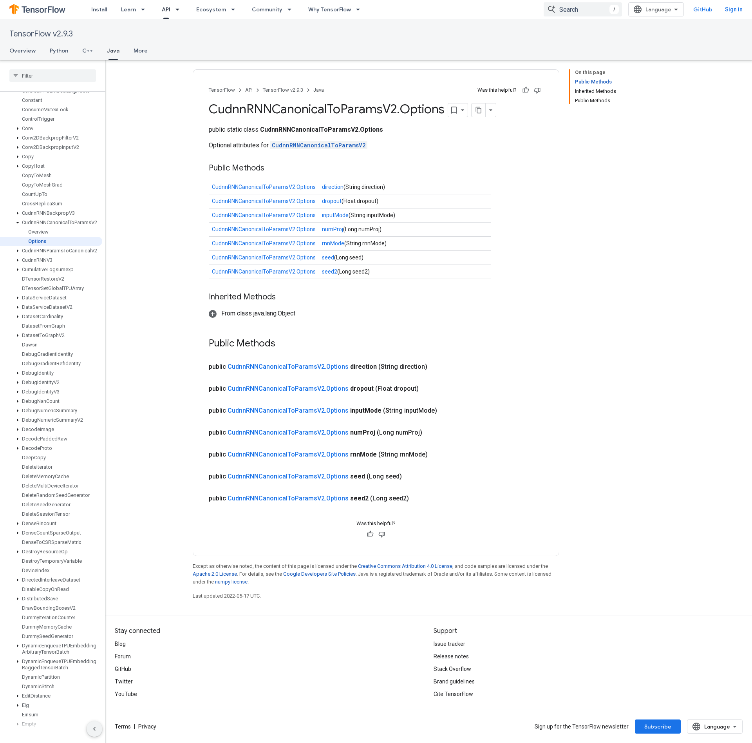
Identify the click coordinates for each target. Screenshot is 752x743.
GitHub (702, 9)
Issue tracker (449, 644)
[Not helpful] (537, 90)
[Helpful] (525, 90)
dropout (332, 201)
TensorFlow (222, 90)
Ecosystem (211, 9)
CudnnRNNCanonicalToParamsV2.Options (264, 187)
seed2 (329, 271)
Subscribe (657, 726)
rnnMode (333, 243)
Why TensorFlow (329, 9)
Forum (123, 656)
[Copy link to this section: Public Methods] (272, 168)
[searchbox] (52, 75)
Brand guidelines (454, 681)
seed (328, 257)
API (166, 9)
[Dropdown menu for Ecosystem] (235, 9)
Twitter (124, 681)
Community (267, 9)
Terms (123, 726)
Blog (120, 644)
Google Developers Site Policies (319, 574)
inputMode (335, 215)
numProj (332, 229)
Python (59, 50)
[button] (51, 128)
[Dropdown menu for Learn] (145, 9)
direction (332, 187)
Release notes (451, 656)
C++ (87, 50)
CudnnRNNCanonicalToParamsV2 (319, 145)
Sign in (734, 9)
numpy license (231, 582)
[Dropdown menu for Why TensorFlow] (360, 9)
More (141, 50)
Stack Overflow (452, 669)
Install (99, 9)
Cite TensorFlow (453, 694)
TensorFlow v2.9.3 (41, 34)
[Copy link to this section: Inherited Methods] (283, 297)
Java (113, 50)
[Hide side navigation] (94, 729)
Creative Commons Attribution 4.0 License (405, 566)
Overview (22, 50)
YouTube (126, 694)
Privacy (147, 726)
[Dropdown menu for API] (179, 9)
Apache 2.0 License (215, 574)
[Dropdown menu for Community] (291, 9)
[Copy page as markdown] (479, 110)
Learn (128, 9)
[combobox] (583, 9)
